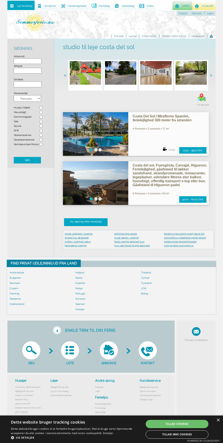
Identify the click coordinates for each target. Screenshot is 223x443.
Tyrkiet (145, 277)
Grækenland (17, 304)
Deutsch (197, 13)
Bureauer (50, 5)
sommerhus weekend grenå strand (185, 237)
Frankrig (14, 293)
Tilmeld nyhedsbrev (196, 340)
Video (171, 149)
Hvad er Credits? (24, 395)
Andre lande (17, 272)
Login (210, 13)
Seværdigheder (103, 404)
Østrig (144, 293)
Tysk (97, 391)
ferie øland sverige (75, 245)
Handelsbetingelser (61, 395)
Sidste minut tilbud (174, 36)
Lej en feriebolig (60, 391)
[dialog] (111, 429)
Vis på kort (203, 104)
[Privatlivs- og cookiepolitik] (211, 36)
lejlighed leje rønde (125, 233)
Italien (79, 277)
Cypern (14, 288)
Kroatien (80, 283)
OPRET (186, 5)
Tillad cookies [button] (177, 424)
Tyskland (146, 283)
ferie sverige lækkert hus (129, 241)
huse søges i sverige (126, 237)
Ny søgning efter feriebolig (86, 221)
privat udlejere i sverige (79, 233)
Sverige (79, 309)
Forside (119, 36)
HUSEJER (207, 5)
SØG (27, 160)
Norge (79, 288)
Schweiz (80, 298)
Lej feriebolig (24, 5)
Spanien (80, 304)
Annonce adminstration (28, 387)
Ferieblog (100, 408)
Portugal (80, 293)
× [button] (218, 420)
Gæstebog (100, 412)
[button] (75, 437)
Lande (133, 36)
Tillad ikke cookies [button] (177, 434)
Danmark (15, 283)
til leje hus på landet (77, 237)
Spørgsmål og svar (24, 391)
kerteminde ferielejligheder (180, 241)
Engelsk (99, 387)
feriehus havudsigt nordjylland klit (184, 233)
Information (149, 36)
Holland (79, 272)
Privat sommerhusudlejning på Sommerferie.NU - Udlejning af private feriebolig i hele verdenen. (35, 22)
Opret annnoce (148, 391)
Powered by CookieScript (203, 440)
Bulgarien (15, 277)
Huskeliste (198, 36)
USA (143, 288)
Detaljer (108, 433)
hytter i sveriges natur (78, 241)
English (183, 13)
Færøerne (15, 298)
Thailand (146, 272)
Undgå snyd (146, 399)
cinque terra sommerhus (178, 245)
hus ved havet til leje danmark (132, 245)
